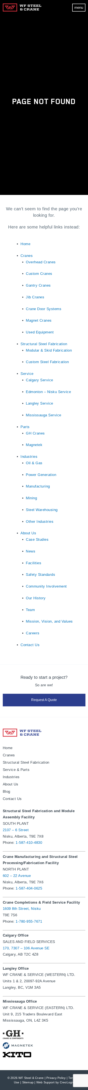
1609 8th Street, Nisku (22, 909)
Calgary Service (39, 380)
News (30, 551)
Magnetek (34, 445)
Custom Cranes (39, 274)
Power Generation (41, 475)
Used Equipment (40, 332)
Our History (36, 598)
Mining (31, 498)
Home (25, 244)
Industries (29, 457)
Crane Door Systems (43, 309)
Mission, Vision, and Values (49, 621)
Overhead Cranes (41, 262)
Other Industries (39, 522)
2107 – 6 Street (16, 830)
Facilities (33, 563)
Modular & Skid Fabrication (49, 350)
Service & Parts (16, 770)
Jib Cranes (35, 297)
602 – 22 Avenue (17, 876)
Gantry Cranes (38, 285)
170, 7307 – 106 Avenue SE (26, 948)
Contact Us (30, 645)
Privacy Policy (56, 1078)
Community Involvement (46, 586)
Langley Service (39, 403)
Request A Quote (44, 700)
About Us (28, 533)
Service (27, 374)
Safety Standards (40, 575)
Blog (6, 792)
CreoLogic (67, 1082)
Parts (25, 427)
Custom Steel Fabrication (47, 362)
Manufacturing (38, 486)
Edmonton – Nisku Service (48, 392)
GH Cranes (35, 433)
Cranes (27, 256)
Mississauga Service (43, 415)
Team (30, 610)
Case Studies (37, 540)
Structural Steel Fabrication (44, 344)
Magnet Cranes (39, 320)
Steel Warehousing (42, 510)
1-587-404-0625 (29, 888)
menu (78, 8)
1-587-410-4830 (29, 843)
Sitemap (28, 1082)
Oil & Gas (34, 463)
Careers (33, 633)
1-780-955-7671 (29, 921)
